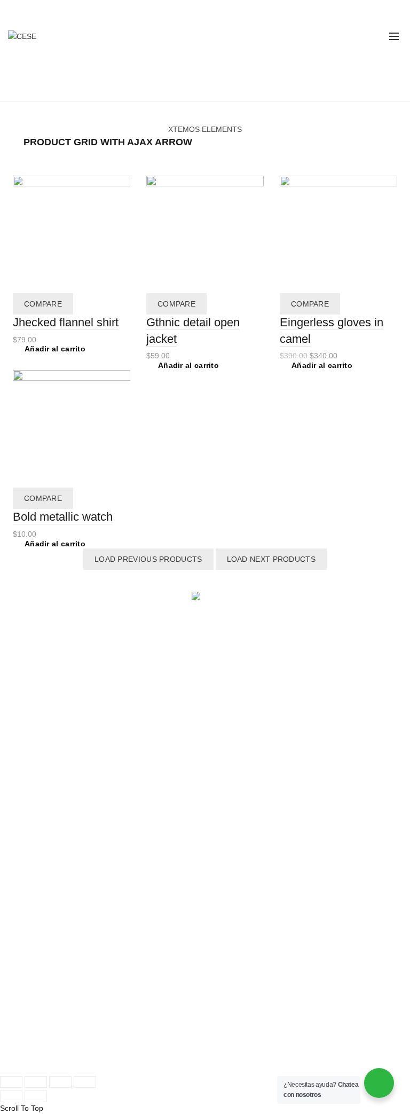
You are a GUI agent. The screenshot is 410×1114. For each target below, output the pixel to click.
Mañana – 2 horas (244, 674)
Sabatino (228, 733)
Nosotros (228, 797)
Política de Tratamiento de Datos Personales (88, 1043)
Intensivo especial (243, 758)
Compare (43, 304)
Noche (224, 722)
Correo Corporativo (45, 1028)
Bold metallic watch (63, 516)
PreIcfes (27, 797)
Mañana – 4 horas (244, 686)
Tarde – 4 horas (239, 710)
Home (170, 88)
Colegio (25, 674)
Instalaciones (235, 821)
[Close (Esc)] (11, 1082)
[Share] (36, 1082)
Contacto (228, 845)
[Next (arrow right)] (36, 1096)
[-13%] (338, 233)
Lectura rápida (37, 686)
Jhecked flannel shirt (66, 322)
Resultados (232, 833)
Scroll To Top (21, 1108)
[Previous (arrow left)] (11, 1096)
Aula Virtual (32, 821)
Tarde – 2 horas (239, 698)
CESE (49, 1057)
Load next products (271, 559)
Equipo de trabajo (243, 809)
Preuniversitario (39, 809)
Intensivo (228, 746)
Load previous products (148, 559)
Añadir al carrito (55, 348)
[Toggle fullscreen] (60, 1082)
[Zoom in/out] (85, 1082)
